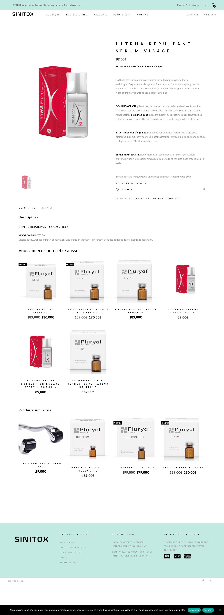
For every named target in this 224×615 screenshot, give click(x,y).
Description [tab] (28, 208)
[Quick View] (52, 278)
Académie (100, 15)
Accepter (194, 610)
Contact (143, 15)
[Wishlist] (29, 278)
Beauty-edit (122, 15)
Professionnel (76, 15)
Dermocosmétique (145, 198)
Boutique (53, 15)
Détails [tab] (47, 208)
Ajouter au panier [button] (41, 285)
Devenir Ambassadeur (188, 5)
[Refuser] (220, 610)
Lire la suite (183, 285)
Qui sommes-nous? (70, 582)
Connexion (192, 15)
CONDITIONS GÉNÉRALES (73, 577)
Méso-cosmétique (169, 198)
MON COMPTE (67, 572)
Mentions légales (70, 592)
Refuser (208, 610)
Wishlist (209, 15)
